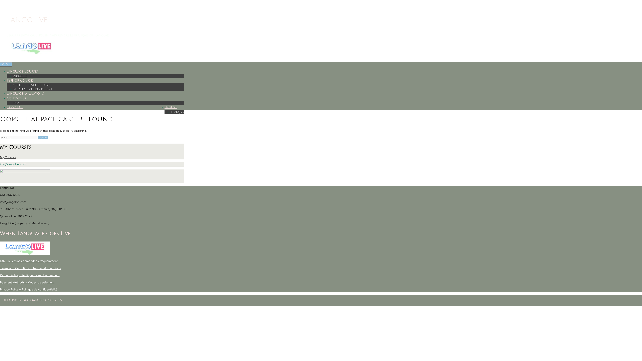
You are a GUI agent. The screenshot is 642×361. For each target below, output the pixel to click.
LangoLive (27, 20)
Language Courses (22, 71)
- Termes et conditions (45, 268)
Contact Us (16, 98)
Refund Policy (9, 275)
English (171, 107)
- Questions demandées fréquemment (32, 261)
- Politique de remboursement (39, 275)
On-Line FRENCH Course (31, 85)
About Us (20, 76)
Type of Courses (20, 80)
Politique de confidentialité (39, 289)
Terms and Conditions (15, 268)
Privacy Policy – (11, 289)
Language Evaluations (25, 93)
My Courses (8, 157)
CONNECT (15, 107)
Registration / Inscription (32, 89)
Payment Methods (12, 282)
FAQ (16, 102)
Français (177, 111)
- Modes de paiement (40, 282)
